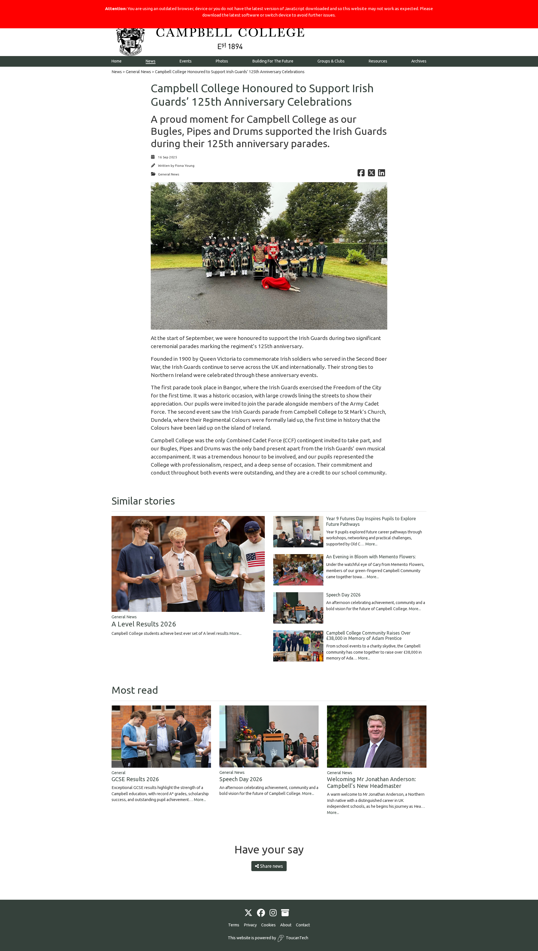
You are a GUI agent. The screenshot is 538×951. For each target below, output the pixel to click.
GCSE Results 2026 (135, 779)
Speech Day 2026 (343, 594)
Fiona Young (184, 165)
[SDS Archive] (285, 913)
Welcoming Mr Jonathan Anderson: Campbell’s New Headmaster (371, 782)
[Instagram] (273, 913)
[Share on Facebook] (361, 174)
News (117, 72)
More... (235, 633)
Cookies (268, 925)
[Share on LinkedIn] (381, 174)
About (285, 925)
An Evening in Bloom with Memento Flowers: (371, 556)
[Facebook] (261, 913)
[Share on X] (371, 174)
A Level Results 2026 (144, 624)
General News (138, 72)
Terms (233, 925)
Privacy (250, 925)
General (119, 772)
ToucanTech (297, 938)
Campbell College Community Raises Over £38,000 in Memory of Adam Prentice (368, 635)
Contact (303, 925)
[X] (248, 913)
